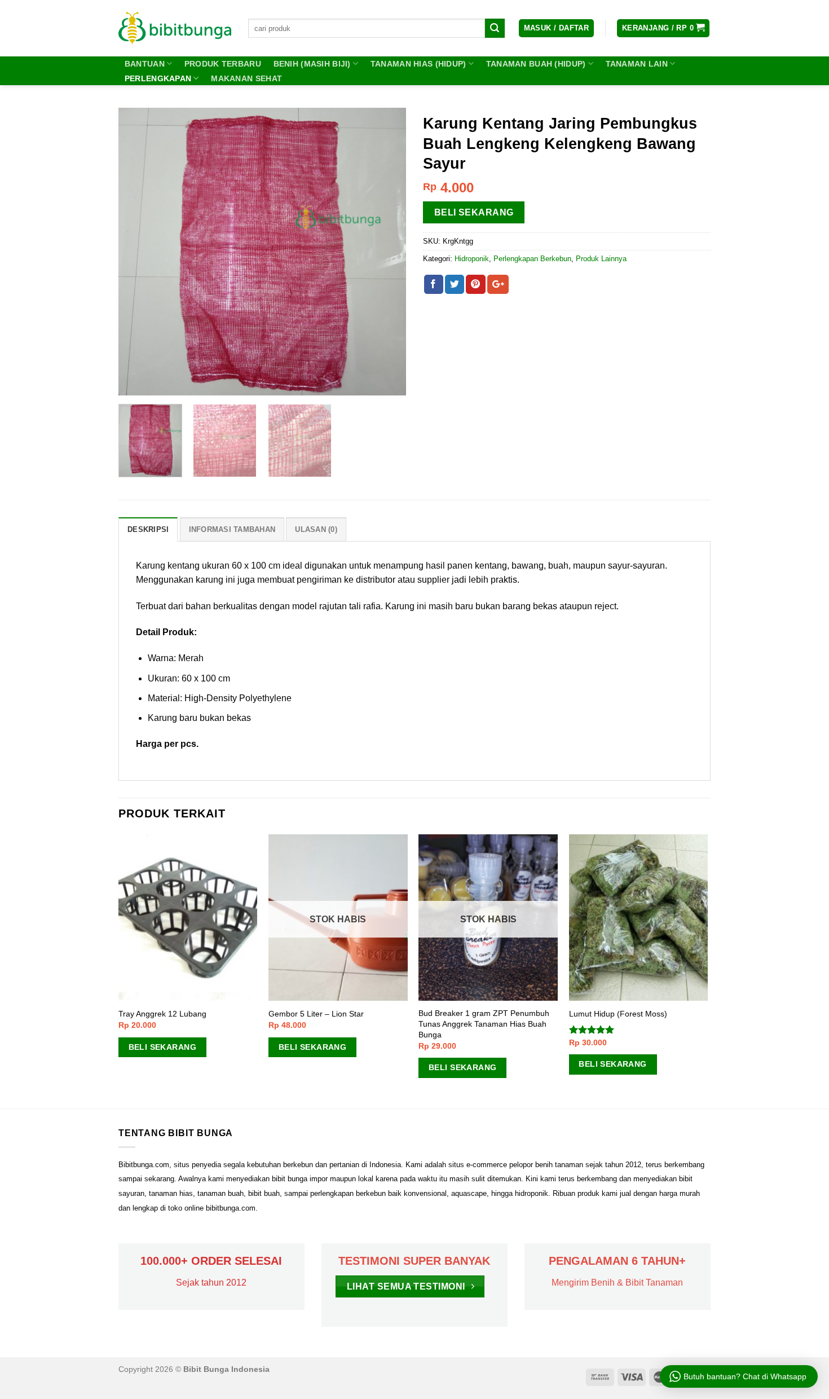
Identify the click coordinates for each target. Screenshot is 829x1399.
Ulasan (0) (316, 529)
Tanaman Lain (637, 63)
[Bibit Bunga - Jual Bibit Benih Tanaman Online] (174, 28)
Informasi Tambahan (232, 529)
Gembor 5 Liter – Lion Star (316, 1013)
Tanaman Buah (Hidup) (536, 63)
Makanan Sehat (246, 78)
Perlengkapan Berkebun (532, 258)
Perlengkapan (158, 78)
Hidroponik (472, 258)
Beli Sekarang (474, 212)
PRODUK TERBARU (222, 63)
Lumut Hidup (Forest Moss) (618, 1013)
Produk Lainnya (601, 258)
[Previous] (138, 251)
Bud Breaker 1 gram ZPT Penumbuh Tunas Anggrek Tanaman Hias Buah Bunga (483, 1024)
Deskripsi (148, 529)
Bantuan (145, 63)
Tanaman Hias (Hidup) (418, 63)
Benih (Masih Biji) (312, 63)
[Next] (386, 251)
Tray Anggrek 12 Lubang (162, 1013)
